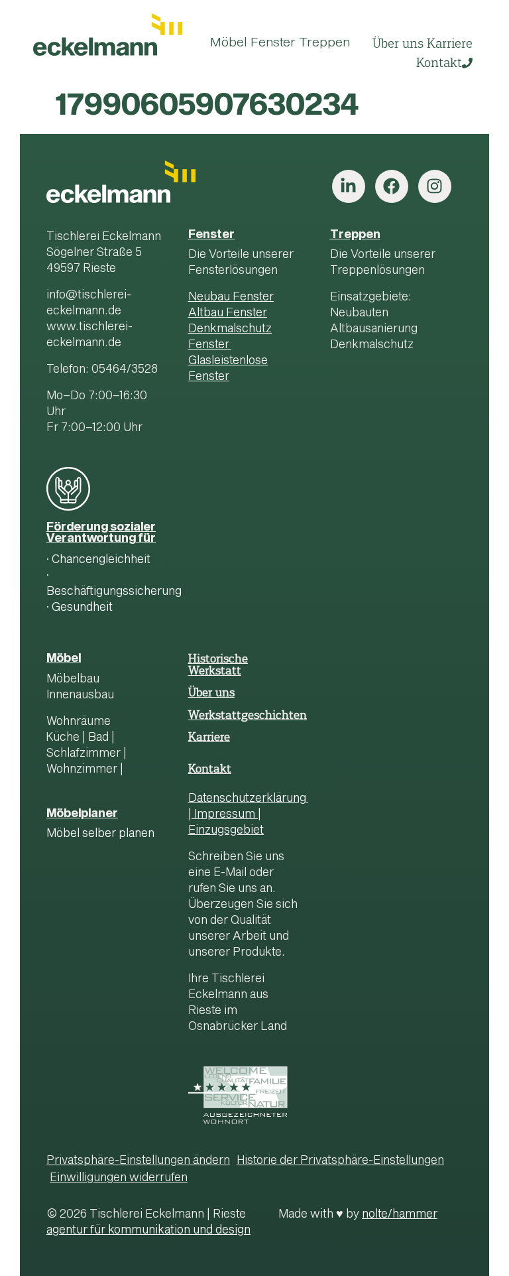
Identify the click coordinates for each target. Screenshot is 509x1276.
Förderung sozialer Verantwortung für (101, 533)
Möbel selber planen (100, 834)
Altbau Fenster (227, 313)
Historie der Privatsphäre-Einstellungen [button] (340, 1161)
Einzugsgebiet (226, 830)
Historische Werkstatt (218, 664)
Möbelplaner (82, 814)
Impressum (224, 814)
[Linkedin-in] (348, 186)
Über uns (211, 692)
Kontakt (209, 769)
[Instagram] (434, 186)
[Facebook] (391, 186)
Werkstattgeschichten (247, 715)
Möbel (63, 659)
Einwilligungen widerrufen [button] (119, 1178)
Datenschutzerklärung (247, 798)
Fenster (211, 235)
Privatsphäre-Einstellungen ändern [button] (138, 1161)
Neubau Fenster (231, 297)
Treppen (355, 235)
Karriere (209, 737)
